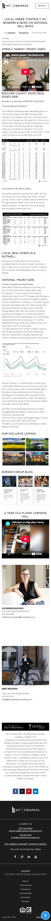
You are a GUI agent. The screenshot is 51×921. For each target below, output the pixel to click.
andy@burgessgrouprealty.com (25, 837)
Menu (43, 6)
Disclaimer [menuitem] (25, 897)
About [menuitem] (25, 881)
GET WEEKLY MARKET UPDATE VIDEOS (25, 844)
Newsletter (23, 33)
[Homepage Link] (15, 5)
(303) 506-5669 (25, 828)
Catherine (11, 33)
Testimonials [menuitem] (26, 885)
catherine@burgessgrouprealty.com (25, 831)
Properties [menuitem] (25, 889)
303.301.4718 (25, 835)
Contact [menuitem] (25, 901)
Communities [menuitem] (25, 893)
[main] (25, 406)
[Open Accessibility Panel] (45, 915)
